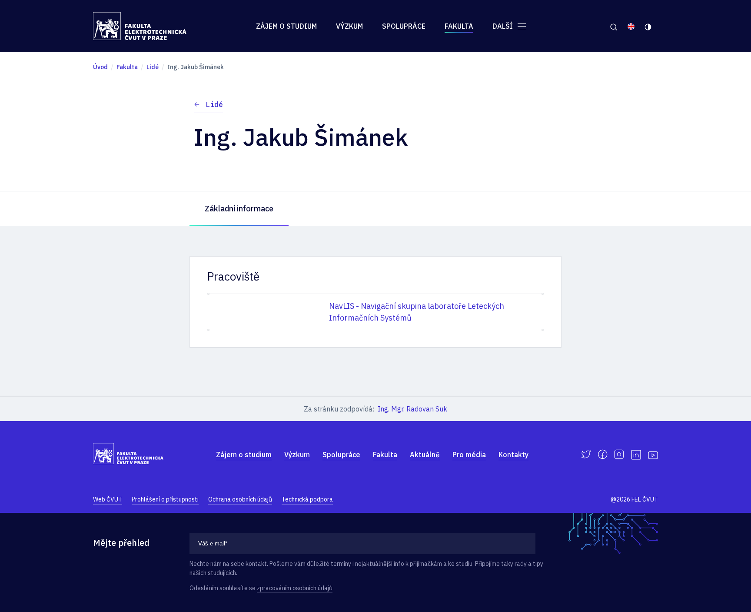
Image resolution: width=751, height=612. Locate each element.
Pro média (469, 454)
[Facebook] (603, 454)
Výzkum (349, 26)
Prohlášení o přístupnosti (165, 499)
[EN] (631, 26)
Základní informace (239, 209)
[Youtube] (653, 454)
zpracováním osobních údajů (294, 588)
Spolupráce (403, 26)
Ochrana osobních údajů (240, 499)
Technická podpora (307, 499)
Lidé (214, 104)
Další (503, 26)
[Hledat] (613, 26)
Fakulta (459, 26)
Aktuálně (425, 454)
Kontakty (513, 454)
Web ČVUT (107, 499)
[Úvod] (139, 26)
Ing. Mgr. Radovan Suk (412, 409)
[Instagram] (619, 454)
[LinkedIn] (636, 454)
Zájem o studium (286, 26)
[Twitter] (586, 454)
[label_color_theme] (648, 26)
